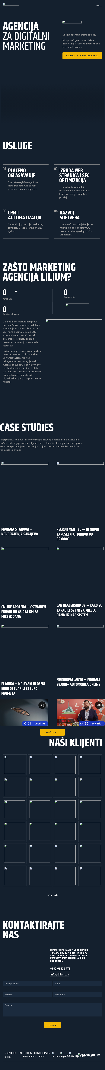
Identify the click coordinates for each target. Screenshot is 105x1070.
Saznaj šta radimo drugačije (82, 55)
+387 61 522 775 (60, 968)
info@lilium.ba (59, 974)
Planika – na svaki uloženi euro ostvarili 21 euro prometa (23, 689)
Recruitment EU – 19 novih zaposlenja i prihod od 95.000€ (78, 534)
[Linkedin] (98, 1055)
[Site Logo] (11, 4)
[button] (52, 895)
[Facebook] (83, 1055)
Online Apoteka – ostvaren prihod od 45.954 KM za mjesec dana (23, 612)
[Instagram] (88, 1055)
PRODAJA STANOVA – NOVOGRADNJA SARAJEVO (19, 531)
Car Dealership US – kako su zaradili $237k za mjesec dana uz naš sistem (79, 610)
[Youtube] (93, 1055)
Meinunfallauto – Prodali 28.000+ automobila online (78, 682)
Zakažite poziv (52, 732)
